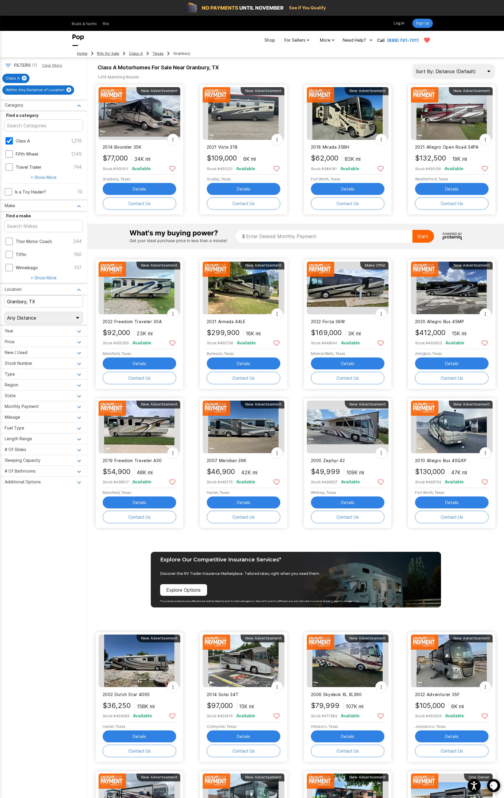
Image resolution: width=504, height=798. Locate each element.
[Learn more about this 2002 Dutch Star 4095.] (139, 661)
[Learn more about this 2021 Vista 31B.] (243, 113)
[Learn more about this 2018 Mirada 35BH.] (347, 113)
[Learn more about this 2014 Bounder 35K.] (139, 113)
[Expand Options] (173, 139)
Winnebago (27, 267)
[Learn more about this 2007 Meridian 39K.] (243, 427)
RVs (106, 24)
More (325, 40)
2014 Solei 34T (223, 694)
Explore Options (183, 590)
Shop (270, 40)
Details (139, 188)
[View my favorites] (427, 40)
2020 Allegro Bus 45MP (439, 321)
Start (422, 236)
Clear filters (52, 65)
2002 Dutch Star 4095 (126, 694)
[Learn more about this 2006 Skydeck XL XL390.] (347, 661)
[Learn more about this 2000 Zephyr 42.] (347, 427)
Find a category (22, 115)
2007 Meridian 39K (227, 460)
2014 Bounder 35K (122, 147)
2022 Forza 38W (328, 321)
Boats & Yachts (84, 24)
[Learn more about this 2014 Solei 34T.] (243, 661)
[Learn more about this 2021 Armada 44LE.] (243, 288)
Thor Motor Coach (34, 241)
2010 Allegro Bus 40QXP (441, 460)
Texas (158, 53)
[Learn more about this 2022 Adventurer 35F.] (452, 661)
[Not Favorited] (172, 168)
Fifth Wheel (27, 154)
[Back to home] (78, 40)
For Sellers (294, 40)
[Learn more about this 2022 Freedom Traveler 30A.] (139, 288)
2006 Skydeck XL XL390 (336, 694)
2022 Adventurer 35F (437, 694)
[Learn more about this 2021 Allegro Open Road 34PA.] (452, 113)
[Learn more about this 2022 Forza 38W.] (347, 288)
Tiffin (21, 254)
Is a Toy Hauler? (30, 191)
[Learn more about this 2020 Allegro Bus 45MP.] (452, 288)
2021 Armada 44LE (226, 321)
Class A (136, 53)
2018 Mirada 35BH (330, 147)
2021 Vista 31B (222, 147)
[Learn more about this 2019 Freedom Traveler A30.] (139, 427)
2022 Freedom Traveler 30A (132, 321)
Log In (399, 23)
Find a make (18, 215)
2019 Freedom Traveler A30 (132, 460)
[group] (15, 78)
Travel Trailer (28, 167)
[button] (474, 785)
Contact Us (139, 203)
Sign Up (422, 23)
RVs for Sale (108, 53)
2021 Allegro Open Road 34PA (447, 147)
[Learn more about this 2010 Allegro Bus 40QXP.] (452, 427)
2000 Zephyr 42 (328, 460)
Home (82, 53)
